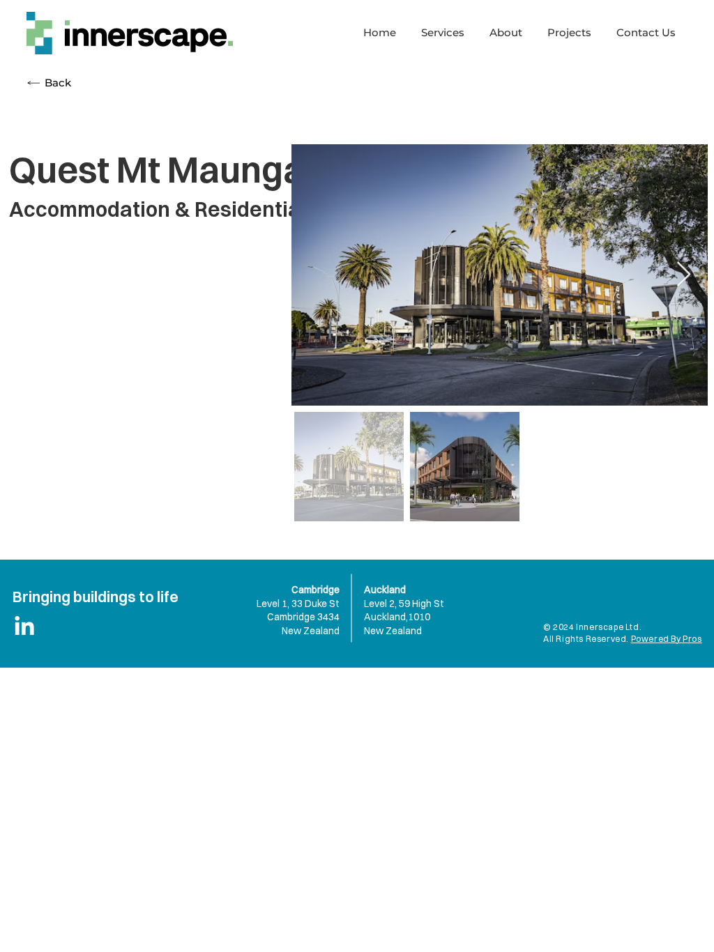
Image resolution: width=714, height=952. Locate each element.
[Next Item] (684, 275)
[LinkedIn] (24, 627)
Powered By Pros (666, 639)
